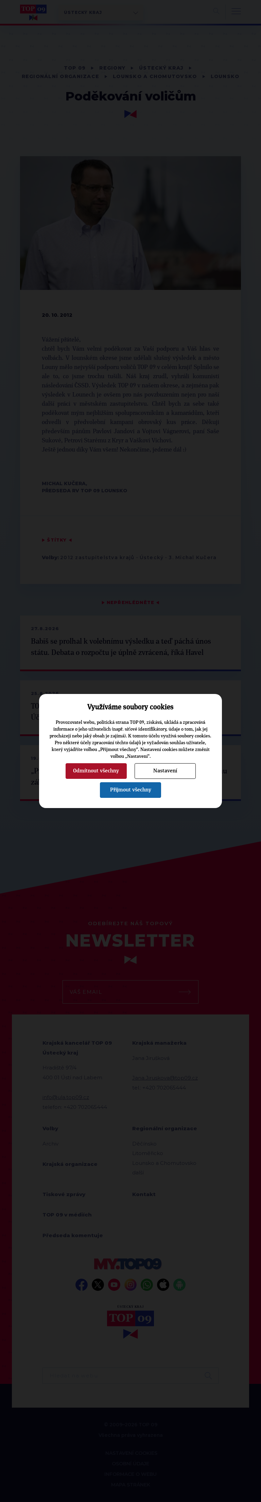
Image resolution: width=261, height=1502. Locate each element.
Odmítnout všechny (96, 770)
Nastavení (165, 770)
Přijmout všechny (130, 789)
